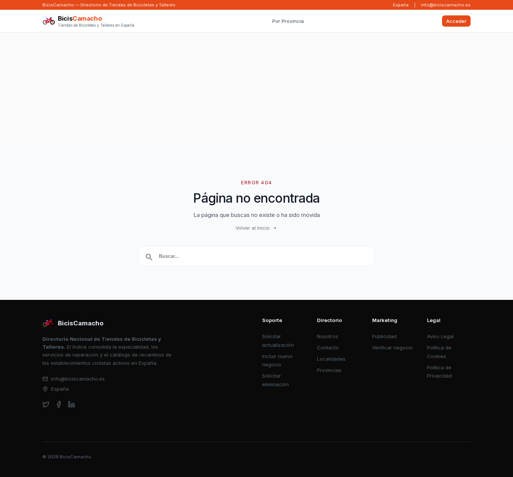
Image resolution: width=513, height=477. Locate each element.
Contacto (328, 348)
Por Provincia (288, 21)
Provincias (329, 370)
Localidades (331, 359)
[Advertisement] (256, 88)
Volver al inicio (252, 228)
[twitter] (46, 404)
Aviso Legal (440, 336)
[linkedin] (71, 404)
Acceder (456, 21)
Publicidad (384, 336)
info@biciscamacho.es (446, 5)
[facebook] (58, 404)
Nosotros (327, 336)
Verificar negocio (392, 348)
